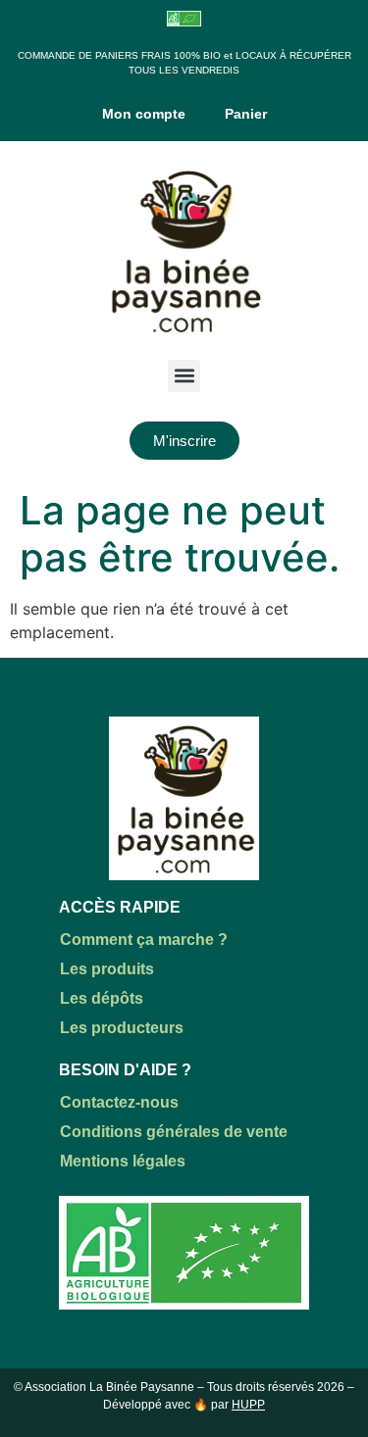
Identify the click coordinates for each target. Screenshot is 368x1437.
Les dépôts (101, 998)
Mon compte (143, 114)
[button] (184, 376)
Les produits (107, 969)
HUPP (248, 1405)
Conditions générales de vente (174, 1131)
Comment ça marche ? (144, 939)
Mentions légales (122, 1161)
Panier (246, 114)
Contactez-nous (119, 1102)
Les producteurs (122, 1027)
